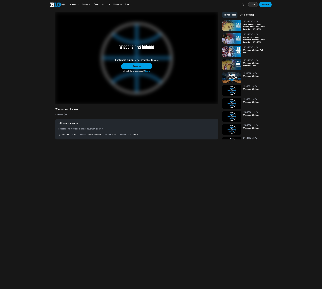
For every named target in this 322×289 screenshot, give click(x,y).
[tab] (229, 15)
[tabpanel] (244, 79)
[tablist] (238, 15)
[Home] (57, 5)
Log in (147, 71)
